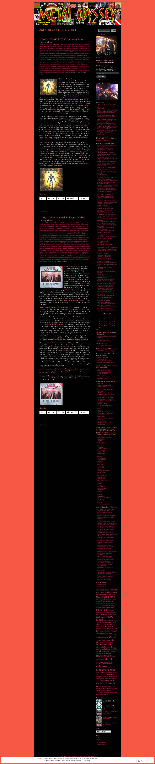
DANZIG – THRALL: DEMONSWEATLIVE (108, 185)
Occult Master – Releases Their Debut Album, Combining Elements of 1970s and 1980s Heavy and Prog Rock (107, 117)
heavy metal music (50, 53)
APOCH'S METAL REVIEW (104, 370)
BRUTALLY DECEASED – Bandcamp (106, 515)
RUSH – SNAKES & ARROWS (105, 276)
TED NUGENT (101, 496)
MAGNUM (100, 464)
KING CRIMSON (102, 458)
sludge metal (107, 687)
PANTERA (100, 485)
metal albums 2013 (105, 641)
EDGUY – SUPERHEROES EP (105, 207)
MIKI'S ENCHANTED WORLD (105, 360)
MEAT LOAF (101, 467)
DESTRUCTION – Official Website (106, 528)
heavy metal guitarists (50, 252)
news (108, 672)
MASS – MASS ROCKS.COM (105, 553)
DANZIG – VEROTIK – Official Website (107, 523)
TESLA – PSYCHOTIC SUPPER (105, 290)
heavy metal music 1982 (63, 233)
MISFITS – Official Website (105, 556)
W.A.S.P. (100, 502)
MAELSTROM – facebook (104, 550)
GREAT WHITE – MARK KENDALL (106, 396)
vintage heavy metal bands (73, 241)
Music (46, 57)
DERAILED (100, 391)
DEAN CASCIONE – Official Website (107, 524)
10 (101, 321)
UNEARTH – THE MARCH (104, 300)
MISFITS (100, 474)
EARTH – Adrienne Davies (104, 393)
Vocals (53, 243)
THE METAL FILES (102, 378)
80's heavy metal (101, 589)
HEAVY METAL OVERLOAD (104, 372)
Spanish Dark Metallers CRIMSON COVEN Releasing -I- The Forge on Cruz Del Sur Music (107, 106)
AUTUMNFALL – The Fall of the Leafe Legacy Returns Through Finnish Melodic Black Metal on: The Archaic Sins (106, 132)
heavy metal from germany (54, 64)
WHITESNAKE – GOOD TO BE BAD (106, 310)
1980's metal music (52, 61)
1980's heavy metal (49, 244)
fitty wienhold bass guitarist (51, 250)
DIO (99, 445)
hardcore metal (110, 607)
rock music (79, 57)
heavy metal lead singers (69, 64)
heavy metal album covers (75, 50)
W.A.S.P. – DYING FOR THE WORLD (106, 303)
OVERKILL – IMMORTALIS (104, 256)
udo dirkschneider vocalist (61, 72)
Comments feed (102, 742)
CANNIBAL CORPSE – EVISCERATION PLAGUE (103, 175)
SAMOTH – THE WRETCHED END (106, 418)
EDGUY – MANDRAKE (103, 205)
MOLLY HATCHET (102, 475)
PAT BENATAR (101, 486)
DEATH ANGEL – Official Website (106, 526)
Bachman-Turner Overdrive (105, 437)
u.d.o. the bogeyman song (46, 72)
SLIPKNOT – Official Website (105, 567)
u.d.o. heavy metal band (68, 70)
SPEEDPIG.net (101, 570)
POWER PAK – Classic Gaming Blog (106, 350)
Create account (102, 738)
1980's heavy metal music (82, 44)
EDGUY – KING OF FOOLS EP (105, 204)
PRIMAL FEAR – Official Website (106, 559)
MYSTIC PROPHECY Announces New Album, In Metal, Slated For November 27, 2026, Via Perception (107, 121)
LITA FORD (100, 463)
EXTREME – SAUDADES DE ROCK (106, 213)
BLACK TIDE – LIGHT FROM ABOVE (106, 167)
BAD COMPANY (102, 439)
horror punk (99, 633)
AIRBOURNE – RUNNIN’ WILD (105, 148)
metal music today (78, 55)
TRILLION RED (101, 424)
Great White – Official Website (106, 536)
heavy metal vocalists (56, 55)
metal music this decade (53, 239)
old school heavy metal (68, 57)
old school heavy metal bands (70, 68)
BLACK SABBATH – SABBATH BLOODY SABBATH (104, 165)
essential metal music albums (73, 228)
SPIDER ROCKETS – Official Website (107, 572)
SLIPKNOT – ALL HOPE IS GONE (105, 286)
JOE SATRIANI (101, 453)
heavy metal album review (62, 62)
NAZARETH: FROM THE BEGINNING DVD (108, 247)
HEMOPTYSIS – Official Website (106, 540)
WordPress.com (102, 584)
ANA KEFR (100, 383)
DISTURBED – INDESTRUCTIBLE (106, 196)
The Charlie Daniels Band (104, 497)
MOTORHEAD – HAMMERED (105, 244)
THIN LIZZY (101, 499)
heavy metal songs (44, 66)
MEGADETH (101, 469)
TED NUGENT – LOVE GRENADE (105, 288)
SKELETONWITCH (102, 566)
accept (64, 246)
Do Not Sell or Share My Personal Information (83, 756)
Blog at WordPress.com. (66, 756)
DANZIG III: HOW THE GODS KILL (106, 186)
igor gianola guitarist (73, 252)
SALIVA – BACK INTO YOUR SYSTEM (107, 282)
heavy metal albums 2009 (66, 52)
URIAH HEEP (101, 501)
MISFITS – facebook (103, 555)
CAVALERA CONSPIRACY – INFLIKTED (107, 177)
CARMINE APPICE (102, 444)
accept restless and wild (60, 248)
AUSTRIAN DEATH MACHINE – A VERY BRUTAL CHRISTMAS (107, 159)
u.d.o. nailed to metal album (50, 257)
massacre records (101, 635)
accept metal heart (48, 248)
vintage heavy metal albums (57, 241)
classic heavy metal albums (62, 226)
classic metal (74, 226)
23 (99, 325)
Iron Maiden (106, 633)
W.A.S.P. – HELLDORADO (104, 305)
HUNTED (100, 402)
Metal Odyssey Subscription (104, 66)
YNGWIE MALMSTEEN (103, 504)
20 (109, 323)
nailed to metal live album (75, 254)
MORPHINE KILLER (102, 415)
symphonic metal (105, 688)
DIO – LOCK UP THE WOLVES (105, 193)
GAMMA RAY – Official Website (106, 532)
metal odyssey (65, 239)
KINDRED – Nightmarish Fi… (110, 712)
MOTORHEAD (101, 479)
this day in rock (104, 690)
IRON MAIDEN (101, 452)
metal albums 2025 (108, 649)
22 (114, 323)
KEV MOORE (101, 407)
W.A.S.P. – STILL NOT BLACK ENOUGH (107, 307)
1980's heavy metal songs (46, 224)
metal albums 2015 (104, 646)
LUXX (99, 410)
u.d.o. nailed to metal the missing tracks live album (72, 257)
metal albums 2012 (102, 640)
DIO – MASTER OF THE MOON (105, 194)
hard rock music (106, 614)
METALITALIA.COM (102, 359)
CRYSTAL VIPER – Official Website (106, 521)
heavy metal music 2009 (62, 53)
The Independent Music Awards (106, 362)
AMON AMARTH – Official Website (107, 511)
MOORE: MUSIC (102, 375)
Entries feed (101, 741)
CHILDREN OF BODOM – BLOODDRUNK (108, 180)
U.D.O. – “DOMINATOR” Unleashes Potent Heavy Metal (61, 41)
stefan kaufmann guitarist (46, 255)
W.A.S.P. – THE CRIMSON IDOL (105, 308)
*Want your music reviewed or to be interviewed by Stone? (106, 146)
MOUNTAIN (101, 482)
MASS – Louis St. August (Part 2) (106, 412)
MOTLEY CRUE (101, 477)
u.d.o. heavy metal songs (83, 70)
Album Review (58, 46)
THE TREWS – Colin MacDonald (106, 423)
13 (109, 321)
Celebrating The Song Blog (104, 345)
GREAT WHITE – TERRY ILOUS (105, 397)
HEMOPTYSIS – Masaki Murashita (106, 400)
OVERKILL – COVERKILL (104, 253)
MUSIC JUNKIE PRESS (103, 377)
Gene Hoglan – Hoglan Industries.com (107, 534)
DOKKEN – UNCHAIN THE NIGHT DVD (107, 202)
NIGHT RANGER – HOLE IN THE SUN (107, 249)
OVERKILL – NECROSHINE (104, 258)
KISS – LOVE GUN (102, 229)
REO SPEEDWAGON (103, 488)
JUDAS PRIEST (101, 455)
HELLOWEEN (101, 450)
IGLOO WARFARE (102, 404)
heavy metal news (106, 631)
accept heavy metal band (80, 61)
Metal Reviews (73, 239)
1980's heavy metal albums (52, 222)
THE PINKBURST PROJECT (104, 340)
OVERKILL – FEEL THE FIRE (104, 255)
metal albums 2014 (104, 643)
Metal (64, 55)
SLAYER (100, 491)
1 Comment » (43, 211)
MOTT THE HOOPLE (103, 480)
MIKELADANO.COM (103, 374)
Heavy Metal (63, 50)
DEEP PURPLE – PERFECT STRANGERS (107, 190)
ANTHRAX (100, 436)
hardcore (102, 607)
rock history (104, 681)
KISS (99, 543)
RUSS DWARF (101, 416)
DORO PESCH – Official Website (106, 529)
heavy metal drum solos (56, 232)
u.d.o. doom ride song (55, 70)
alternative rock (105, 594)
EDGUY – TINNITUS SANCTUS (105, 208)
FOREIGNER (101, 447)
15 (114, 321)
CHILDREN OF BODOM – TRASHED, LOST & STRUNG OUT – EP (106, 183)
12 (106, 321)
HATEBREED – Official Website (105, 537)
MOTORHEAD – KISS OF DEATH (106, 246)
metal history (106, 653)
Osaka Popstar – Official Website (106, 558)
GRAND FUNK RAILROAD (104, 448)
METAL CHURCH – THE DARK (105, 238)
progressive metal (103, 677)
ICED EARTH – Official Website (105, 542)
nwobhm (113, 672)
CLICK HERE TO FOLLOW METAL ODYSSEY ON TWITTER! (106, 138)
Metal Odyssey (106, 712)
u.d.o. (80, 68)
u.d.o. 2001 (61, 255)
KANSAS (100, 456)
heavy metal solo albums (55, 235)
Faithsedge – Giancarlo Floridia (106, 394)
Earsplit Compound (103, 357)
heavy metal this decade (51, 237)
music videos (100, 672)
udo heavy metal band (75, 259)
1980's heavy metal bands (67, 44)
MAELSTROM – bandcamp (104, 548)
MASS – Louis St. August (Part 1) (105, 413)
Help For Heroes (102, 339)
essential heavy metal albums (51, 50)
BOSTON (100, 441)
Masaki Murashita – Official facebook (107, 551)
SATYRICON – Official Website (105, 562)
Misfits (109, 667)
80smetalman (106, 717)
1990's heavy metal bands (46, 46)
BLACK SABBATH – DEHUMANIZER (106, 163)
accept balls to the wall (72, 246)
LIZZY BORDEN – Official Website (106, 547)
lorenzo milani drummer (50, 254)
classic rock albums (102, 599)
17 (101, 323)
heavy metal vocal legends (58, 66)
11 (104, 321)
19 (106, 323)
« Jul (97, 329)
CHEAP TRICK (101, 520)
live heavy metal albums (78, 237)
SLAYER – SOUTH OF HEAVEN (105, 285)
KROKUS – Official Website (105, 545)
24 (101, 325)
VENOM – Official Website (104, 579)
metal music (69, 55)
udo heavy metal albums (61, 259)
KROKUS (100, 461)
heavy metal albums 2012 (105, 625)
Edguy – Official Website (104, 531)
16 (99, 323)
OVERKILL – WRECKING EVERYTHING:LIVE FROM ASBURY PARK (106, 262)
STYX (99, 493)
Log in (99, 739)
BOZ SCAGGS (101, 442)
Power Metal (112, 675)
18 (104, 323)
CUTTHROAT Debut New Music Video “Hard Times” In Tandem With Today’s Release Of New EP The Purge (107, 128)
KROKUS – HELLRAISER (104, 232)
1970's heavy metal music (52, 44)
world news (104, 695)
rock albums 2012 (110, 678)
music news (109, 670)
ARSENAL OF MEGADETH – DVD (106, 157)
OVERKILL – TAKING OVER (104, 260)
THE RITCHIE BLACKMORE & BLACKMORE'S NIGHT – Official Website (107, 574)
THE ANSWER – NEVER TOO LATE (106, 296)
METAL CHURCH (102, 472)
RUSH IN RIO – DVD (103, 277)
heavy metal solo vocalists (77, 53)
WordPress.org (102, 586)
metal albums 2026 (104, 651)
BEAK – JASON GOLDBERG (104, 385)
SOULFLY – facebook (103, 569)
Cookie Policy (86, 760)
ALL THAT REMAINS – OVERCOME (106, 152)
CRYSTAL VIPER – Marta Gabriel (106, 389)
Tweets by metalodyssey (102, 140)
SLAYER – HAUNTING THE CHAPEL (106, 283)
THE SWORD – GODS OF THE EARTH (107, 299)
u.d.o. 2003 (68, 255)
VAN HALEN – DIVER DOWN (105, 302)
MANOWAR (101, 466)
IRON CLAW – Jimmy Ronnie (105, 405)
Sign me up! (101, 76)
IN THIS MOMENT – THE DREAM (106, 223)
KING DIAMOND (102, 460)
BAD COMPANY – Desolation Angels (107, 161)
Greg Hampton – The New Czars (106, 399)
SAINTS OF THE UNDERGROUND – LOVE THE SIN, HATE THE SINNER (106, 280)
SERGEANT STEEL (102, 419)
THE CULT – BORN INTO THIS (105, 297)
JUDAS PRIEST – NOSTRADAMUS (106, 227)
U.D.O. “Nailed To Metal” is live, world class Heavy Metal (62, 219)
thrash (110, 690)
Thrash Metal (102, 692)
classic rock (82, 226)
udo (88, 257)
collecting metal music (80, 46)
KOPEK (99, 408)
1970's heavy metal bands (59, 59)
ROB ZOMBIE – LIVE (103, 274)
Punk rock (102, 678)
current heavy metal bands (71, 48)
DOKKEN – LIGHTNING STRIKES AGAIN (107, 200)
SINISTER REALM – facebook (105, 564)
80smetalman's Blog (103, 369)
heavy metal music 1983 (77, 233)
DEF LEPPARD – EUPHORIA (104, 191)
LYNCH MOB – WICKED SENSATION (107, 237)
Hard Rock (102, 609)
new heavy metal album (55, 57)
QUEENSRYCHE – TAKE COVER (105, 270)
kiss (111, 633)
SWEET (100, 494)
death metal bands (103, 604)
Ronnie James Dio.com (103, 561)
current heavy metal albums (55, 48)
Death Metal (106, 601)
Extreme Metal (107, 606)
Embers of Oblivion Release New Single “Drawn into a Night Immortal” (106, 124)
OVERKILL (100, 483)
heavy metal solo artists (69, 235)
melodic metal (104, 637)
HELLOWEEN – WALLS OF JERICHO (107, 221)
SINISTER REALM (102, 421)
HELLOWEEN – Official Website (106, 539)
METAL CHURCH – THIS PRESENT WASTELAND (103, 241)
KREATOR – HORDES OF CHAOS (106, 231)
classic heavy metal (68, 46)
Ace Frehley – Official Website (106, 509)
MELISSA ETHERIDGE (103, 471)
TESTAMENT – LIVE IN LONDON (106, 291)
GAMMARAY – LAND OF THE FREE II (107, 214)
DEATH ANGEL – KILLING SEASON (106, 188)
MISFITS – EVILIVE (102, 243)
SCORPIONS (101, 490)
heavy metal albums (52, 52)
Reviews (85, 254)
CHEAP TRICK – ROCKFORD (104, 179)
